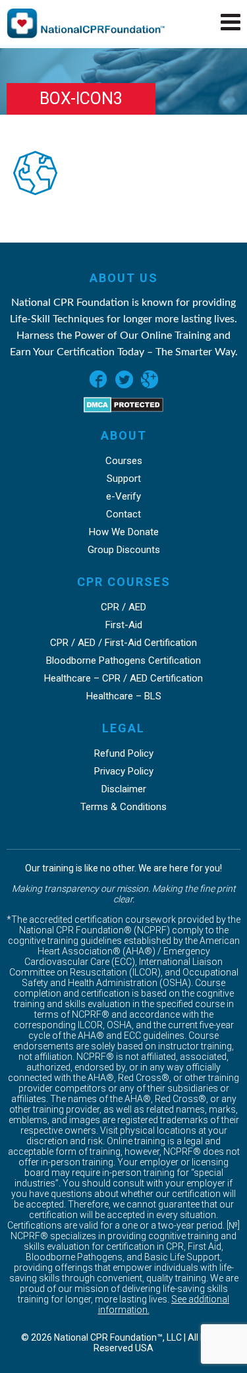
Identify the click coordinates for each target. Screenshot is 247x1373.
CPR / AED (123, 607)
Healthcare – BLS (123, 696)
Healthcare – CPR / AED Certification (123, 678)
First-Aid (123, 625)
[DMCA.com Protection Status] (123, 409)
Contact (123, 514)
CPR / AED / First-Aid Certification (123, 643)
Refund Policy (123, 753)
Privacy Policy (123, 771)
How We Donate (124, 532)
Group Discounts (124, 550)
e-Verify (123, 496)
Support (124, 478)
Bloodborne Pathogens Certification (123, 660)
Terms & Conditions (123, 807)
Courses (123, 461)
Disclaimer (123, 789)
